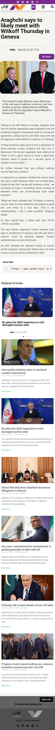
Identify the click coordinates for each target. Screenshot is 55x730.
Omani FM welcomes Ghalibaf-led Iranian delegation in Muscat (25, 489)
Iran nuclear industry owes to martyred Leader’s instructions (23, 371)
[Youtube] (28, 2)
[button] (3, 310)
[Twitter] (23, 2)
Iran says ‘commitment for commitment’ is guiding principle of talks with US (26, 548)
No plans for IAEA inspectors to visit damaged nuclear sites (23, 323)
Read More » (6, 391)
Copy (48, 267)
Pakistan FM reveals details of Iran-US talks (27, 605)
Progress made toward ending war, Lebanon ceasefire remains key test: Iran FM (27, 666)
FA (33, 7)
